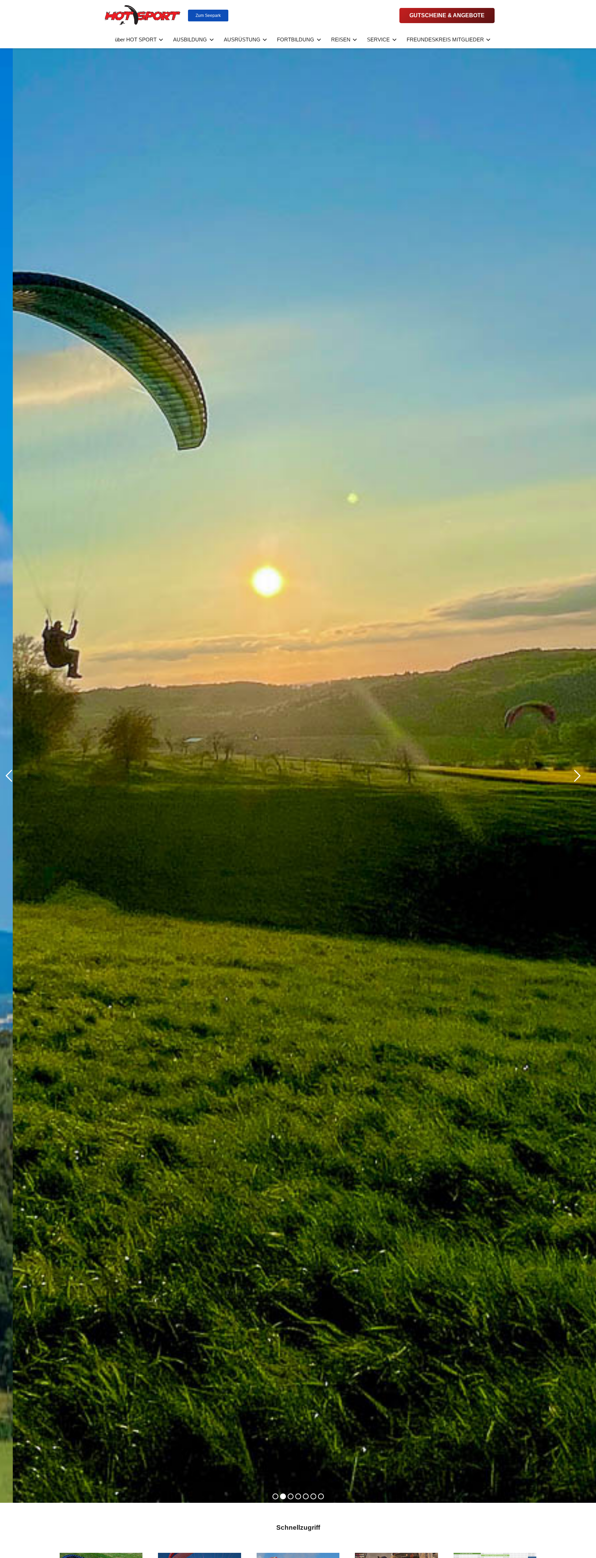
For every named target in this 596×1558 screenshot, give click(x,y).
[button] (160, 39)
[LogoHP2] (143, 15)
